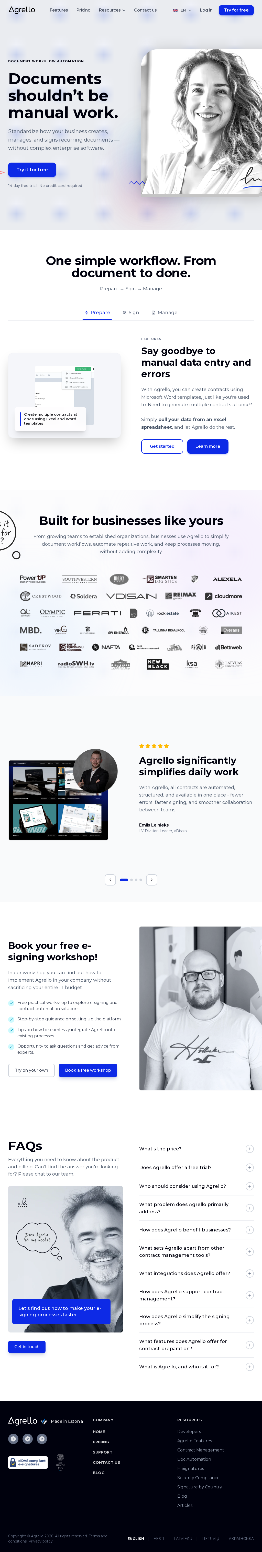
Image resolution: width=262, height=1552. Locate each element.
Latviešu (183, 1538)
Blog (98, 1472)
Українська (241, 1538)
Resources (110, 10)
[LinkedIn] (42, 1439)
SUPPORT (103, 1452)
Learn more (207, 446)
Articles (184, 1505)
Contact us (145, 10)
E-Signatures (190, 1468)
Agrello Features (194, 1440)
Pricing (83, 10)
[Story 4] (140, 880)
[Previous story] (110, 880)
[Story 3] (136, 880)
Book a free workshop (88, 1070)
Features (59, 10)
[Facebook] (13, 1439)
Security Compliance (198, 1477)
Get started (162, 446)
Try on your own (31, 1070)
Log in (206, 10)
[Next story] (151, 880)
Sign (134, 312)
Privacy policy (40, 1541)
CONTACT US (107, 1462)
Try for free (236, 10)
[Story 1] (124, 880)
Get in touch (26, 1346)
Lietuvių (210, 1538)
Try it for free (32, 170)
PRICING (101, 1442)
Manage (168, 312)
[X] (28, 1439)
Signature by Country (199, 1487)
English (135, 1538)
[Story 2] (131, 880)
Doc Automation (194, 1459)
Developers (189, 1431)
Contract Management (200, 1450)
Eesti (159, 1538)
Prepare (100, 312)
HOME (99, 1431)
